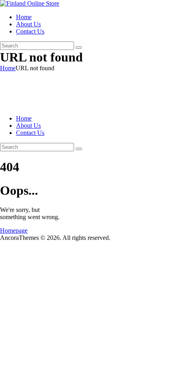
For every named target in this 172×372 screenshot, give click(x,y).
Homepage (14, 230)
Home (8, 68)
